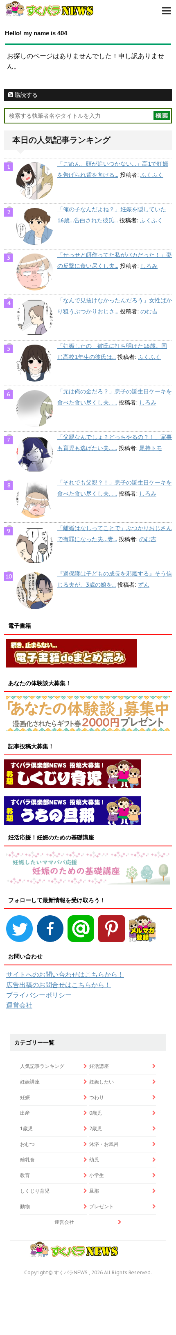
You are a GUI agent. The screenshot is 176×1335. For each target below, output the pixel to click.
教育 (25, 1175)
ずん (143, 584)
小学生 (96, 1175)
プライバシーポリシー (39, 995)
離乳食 (27, 1160)
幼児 (94, 1160)
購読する (25, 94)
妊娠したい (101, 1082)
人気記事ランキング (42, 1066)
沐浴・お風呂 (104, 1144)
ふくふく (151, 174)
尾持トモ (150, 448)
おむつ (27, 1144)
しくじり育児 (35, 1191)
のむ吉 (149, 311)
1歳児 (26, 1128)
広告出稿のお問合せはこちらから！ (58, 985)
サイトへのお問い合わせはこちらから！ (65, 974)
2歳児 (95, 1128)
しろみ (149, 266)
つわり (96, 1097)
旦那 (94, 1191)
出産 (25, 1113)
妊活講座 (99, 1066)
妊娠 (25, 1097)
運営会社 (19, 1005)
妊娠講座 (30, 1082)
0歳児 (95, 1113)
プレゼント (101, 1206)
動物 (25, 1206)
